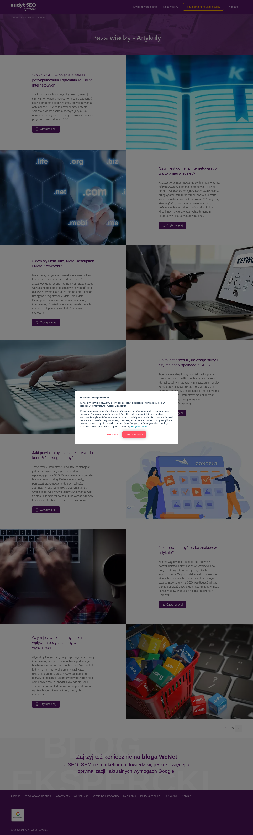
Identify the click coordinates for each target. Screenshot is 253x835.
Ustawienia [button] (112, 434)
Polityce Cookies (139, 426)
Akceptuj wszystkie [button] (134, 434)
